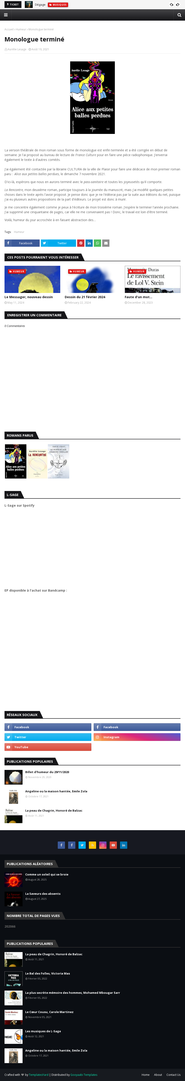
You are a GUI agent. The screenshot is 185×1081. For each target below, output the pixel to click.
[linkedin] (123, 845)
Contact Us (173, 1075)
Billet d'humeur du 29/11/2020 (47, 772)
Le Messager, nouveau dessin (29, 297)
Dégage (40, 4)
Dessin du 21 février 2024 (85, 297)
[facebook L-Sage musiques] (61, 845)
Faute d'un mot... (138, 297)
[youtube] (48, 747)
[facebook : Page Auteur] (48, 727)
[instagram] (137, 737)
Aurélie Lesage (17, 49)
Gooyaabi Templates (83, 1075)
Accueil (9, 29)
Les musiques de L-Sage (43, 1031)
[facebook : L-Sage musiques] (137, 727)
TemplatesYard (39, 1075)
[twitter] (48, 737)
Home (146, 1075)
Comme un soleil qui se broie (46, 874)
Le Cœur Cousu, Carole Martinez (49, 1012)
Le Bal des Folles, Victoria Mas (47, 973)
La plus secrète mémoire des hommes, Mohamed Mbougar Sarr (72, 993)
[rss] (92, 845)
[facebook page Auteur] (71, 845)
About (158, 1075)
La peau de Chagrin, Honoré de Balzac (53, 810)
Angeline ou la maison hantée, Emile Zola (56, 791)
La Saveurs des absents (42, 894)
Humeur (21, 29)
